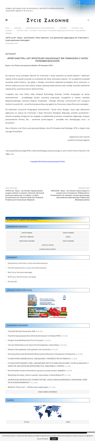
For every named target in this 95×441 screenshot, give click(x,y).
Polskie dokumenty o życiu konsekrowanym (27, 268)
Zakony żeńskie (68, 232)
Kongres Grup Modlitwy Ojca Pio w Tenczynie (25, 340)
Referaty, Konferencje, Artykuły (22, 277)
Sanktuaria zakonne (26, 241)
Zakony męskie (27, 232)
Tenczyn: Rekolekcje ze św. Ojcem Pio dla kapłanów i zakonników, (33, 345)
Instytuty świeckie (27, 237)
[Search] (88, 20)
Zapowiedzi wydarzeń (17, 325)
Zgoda (54, 439)
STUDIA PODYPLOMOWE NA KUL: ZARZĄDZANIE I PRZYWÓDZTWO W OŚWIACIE (39, 358)
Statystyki (12, 281)
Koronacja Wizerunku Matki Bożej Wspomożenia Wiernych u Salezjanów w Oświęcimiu (41, 354)
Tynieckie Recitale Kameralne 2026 (21, 331)
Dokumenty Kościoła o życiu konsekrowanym (40, 28)
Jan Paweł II (63, 28)
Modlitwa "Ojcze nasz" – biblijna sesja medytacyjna (28, 387)
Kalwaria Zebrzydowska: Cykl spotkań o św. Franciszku (29, 349)
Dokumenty (17, 28)
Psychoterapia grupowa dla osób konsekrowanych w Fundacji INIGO (34, 336)
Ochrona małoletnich (47, 249)
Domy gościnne (68, 241)
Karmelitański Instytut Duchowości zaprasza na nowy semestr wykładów (36, 370)
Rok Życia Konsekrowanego (20, 272)
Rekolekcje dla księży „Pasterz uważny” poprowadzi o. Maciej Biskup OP (36, 375)
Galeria (10, 400)
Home (7, 28)
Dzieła (68, 237)
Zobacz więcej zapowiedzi (47, 392)
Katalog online (47, 245)
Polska (26, 422)
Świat (68, 422)
